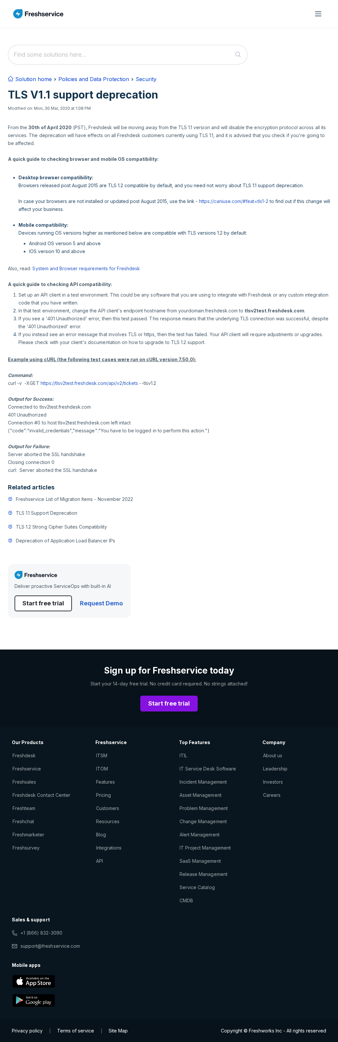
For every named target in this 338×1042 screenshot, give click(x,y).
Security (146, 79)
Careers (272, 795)
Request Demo (101, 603)
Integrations (108, 848)
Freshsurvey (26, 848)
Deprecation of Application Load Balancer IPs (65, 540)
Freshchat (23, 821)
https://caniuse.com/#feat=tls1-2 (233, 201)
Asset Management (200, 795)
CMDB (186, 900)
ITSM (101, 755)
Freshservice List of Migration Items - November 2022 (74, 499)
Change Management (203, 821)
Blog (101, 834)
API (99, 861)
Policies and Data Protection (93, 79)
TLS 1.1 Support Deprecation (46, 513)
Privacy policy (27, 1030)
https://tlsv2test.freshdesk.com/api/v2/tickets (89, 383)
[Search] (238, 55)
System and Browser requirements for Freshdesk (86, 268)
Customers (107, 808)
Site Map (118, 1030)
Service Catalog (197, 887)
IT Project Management (205, 848)
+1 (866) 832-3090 (41, 933)
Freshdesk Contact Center (41, 795)
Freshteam (24, 808)
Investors (273, 782)
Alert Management (200, 834)
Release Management (203, 874)
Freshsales (24, 782)
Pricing (103, 795)
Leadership (275, 768)
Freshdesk (24, 755)
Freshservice (27, 768)
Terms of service (75, 1030)
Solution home (33, 79)
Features (105, 782)
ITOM (102, 768)
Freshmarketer (29, 834)
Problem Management (204, 808)
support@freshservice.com (50, 946)
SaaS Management (200, 861)
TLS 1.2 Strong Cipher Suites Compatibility (61, 527)
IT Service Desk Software (208, 768)
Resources (107, 821)
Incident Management (203, 782)
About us (272, 755)
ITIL (183, 755)
